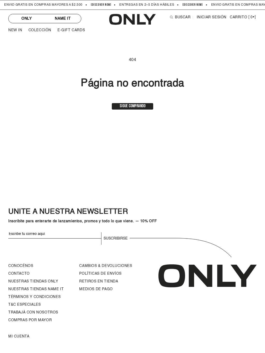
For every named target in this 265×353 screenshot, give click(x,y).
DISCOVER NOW (101, 4)
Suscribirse (116, 238)
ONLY (26, 18)
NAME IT (63, 18)
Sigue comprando (132, 106)
